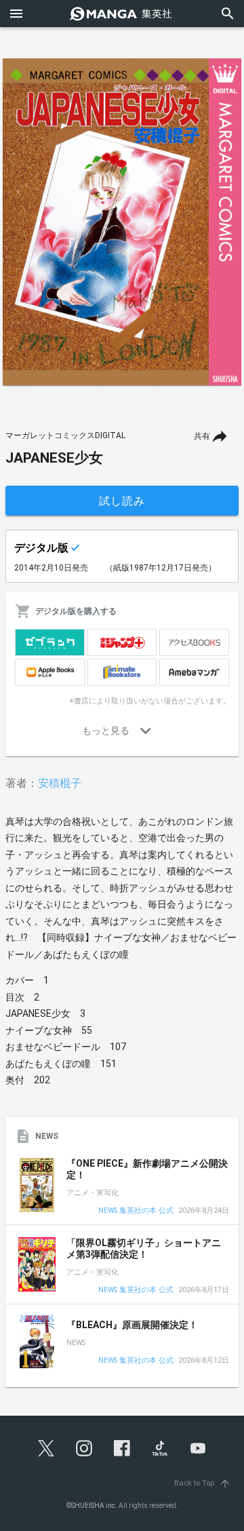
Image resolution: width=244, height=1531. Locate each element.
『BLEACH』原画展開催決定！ (132, 1324)
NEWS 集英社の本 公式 (136, 1211)
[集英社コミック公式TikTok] (160, 1448)
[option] (122, 222)
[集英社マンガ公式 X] (46, 1448)
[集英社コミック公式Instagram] (84, 1448)
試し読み (122, 501)
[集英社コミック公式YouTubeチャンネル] (198, 1448)
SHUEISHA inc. (94, 1505)
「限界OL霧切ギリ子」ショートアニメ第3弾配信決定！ (143, 1248)
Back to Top (202, 1483)
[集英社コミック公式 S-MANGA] (122, 13)
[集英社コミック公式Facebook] (122, 1448)
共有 (202, 436)
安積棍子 (59, 783)
